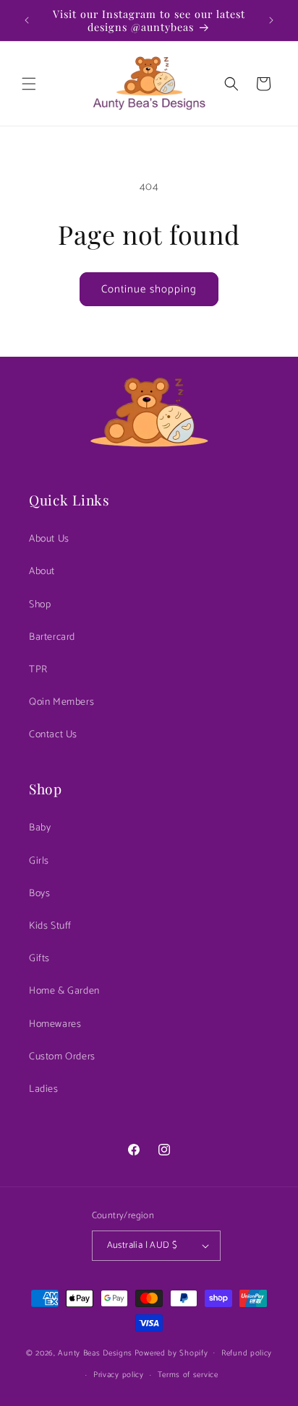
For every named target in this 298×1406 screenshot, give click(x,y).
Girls (39, 861)
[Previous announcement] (27, 20)
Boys (39, 893)
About (42, 571)
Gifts (39, 958)
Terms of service (188, 1374)
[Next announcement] (271, 20)
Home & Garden (64, 991)
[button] (29, 84)
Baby (40, 828)
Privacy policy (118, 1374)
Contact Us (53, 734)
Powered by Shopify (171, 1352)
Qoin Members (61, 702)
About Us (49, 539)
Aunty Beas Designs (95, 1352)
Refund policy (246, 1353)
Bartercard (52, 637)
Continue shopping (149, 289)
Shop (40, 604)
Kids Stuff (50, 926)
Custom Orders (62, 1057)
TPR (38, 669)
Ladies (44, 1089)
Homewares (55, 1024)
